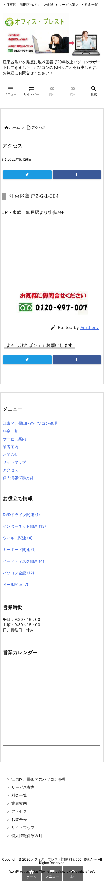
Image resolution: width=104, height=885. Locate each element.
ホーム (14, 127)
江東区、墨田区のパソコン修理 (29, 4)
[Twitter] (27, 174)
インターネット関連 (24, 526)
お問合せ (10, 454)
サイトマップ (14, 462)
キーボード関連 (19, 549)
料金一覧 (91, 4)
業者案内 (10, 446)
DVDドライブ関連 (21, 514)
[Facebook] (77, 174)
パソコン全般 (18, 572)
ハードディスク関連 (23, 561)
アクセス (38, 127)
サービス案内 (69, 4)
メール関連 (15, 584)
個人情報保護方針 (18, 477)
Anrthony (89, 327)
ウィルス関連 (17, 537)
